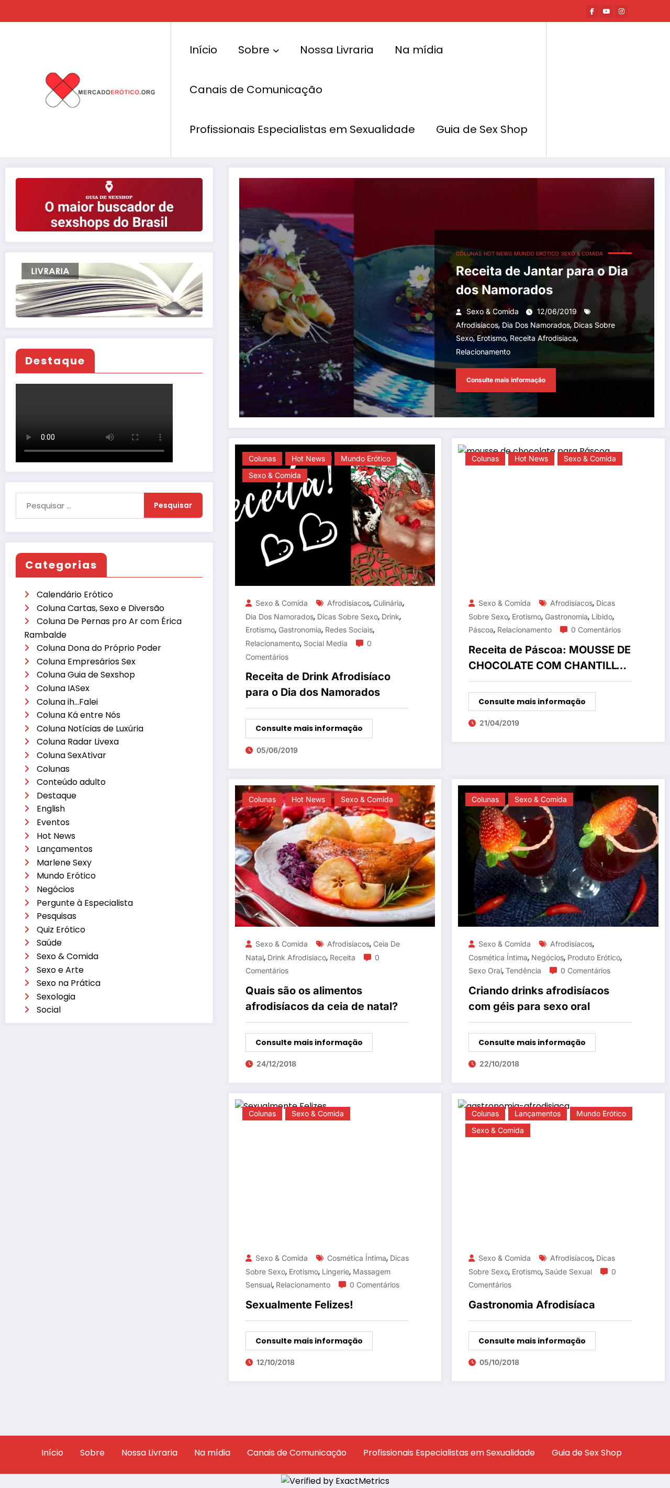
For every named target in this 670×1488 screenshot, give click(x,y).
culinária (388, 602)
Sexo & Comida (67, 956)
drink (390, 616)
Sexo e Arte (60, 970)
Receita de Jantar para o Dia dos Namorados (542, 280)
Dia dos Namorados (536, 324)
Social (49, 1010)
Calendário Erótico (75, 594)
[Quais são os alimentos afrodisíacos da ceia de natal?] (335, 856)
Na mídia (419, 49)
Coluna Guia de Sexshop (86, 675)
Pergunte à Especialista (85, 903)
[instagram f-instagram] (621, 11)
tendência (523, 970)
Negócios (55, 889)
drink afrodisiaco (296, 957)
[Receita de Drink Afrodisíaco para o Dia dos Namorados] (335, 515)
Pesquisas (56, 916)
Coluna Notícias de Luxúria (90, 729)
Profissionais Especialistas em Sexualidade (302, 129)
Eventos (53, 822)
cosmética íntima (498, 957)
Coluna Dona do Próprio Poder (99, 648)
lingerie (335, 1271)
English (51, 809)
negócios (547, 957)
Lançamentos (65, 849)
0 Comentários (596, 629)
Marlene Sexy (64, 863)
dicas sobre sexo (347, 616)
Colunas (53, 769)
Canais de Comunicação (255, 89)
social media (326, 643)
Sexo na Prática (68, 983)
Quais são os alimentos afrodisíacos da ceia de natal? (321, 998)
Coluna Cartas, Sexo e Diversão (100, 608)
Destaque (56, 796)
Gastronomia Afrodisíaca (531, 1304)
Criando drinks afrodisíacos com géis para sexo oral (538, 998)
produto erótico (593, 957)
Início (203, 49)
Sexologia (56, 997)
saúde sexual (568, 1271)
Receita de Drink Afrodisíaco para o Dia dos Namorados (317, 684)
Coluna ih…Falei (67, 702)
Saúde (49, 943)
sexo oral (485, 970)
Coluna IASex (63, 688)
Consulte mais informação (505, 380)
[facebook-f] (592, 11)
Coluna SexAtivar (71, 755)
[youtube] (606, 11)
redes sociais (349, 629)
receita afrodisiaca (543, 338)
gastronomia (299, 629)
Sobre (254, 49)
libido (601, 616)
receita (342, 957)
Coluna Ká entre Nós (78, 715)
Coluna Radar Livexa (78, 742)
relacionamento (483, 351)
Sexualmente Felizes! (299, 1304)
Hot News (56, 836)
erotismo (491, 338)
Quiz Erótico (61, 930)
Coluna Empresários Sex (86, 662)
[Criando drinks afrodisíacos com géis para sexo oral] (558, 856)
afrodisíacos (477, 324)
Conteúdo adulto (71, 782)
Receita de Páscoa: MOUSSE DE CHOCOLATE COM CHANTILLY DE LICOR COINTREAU (549, 658)
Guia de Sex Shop (482, 129)
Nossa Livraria (337, 49)
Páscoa (481, 629)
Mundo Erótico (66, 876)
